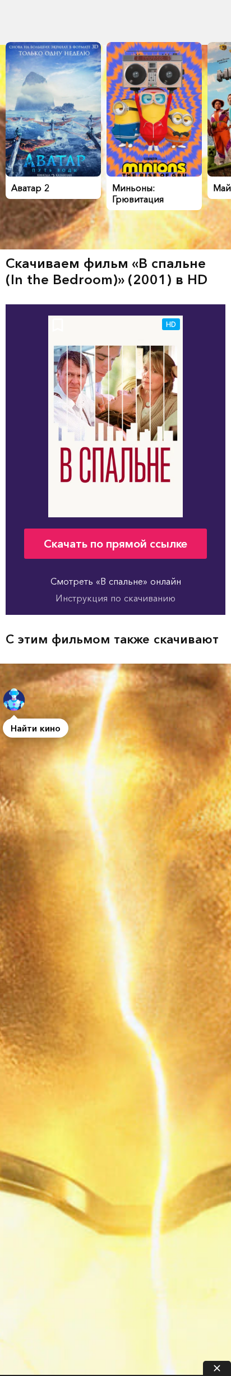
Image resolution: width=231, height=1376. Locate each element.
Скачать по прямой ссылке (115, 543)
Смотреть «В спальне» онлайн (115, 581)
